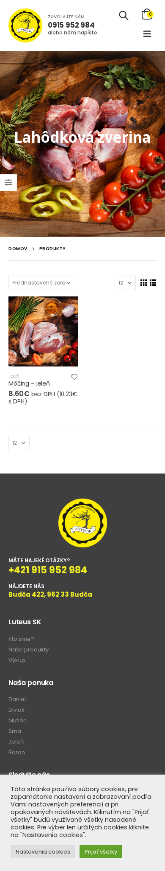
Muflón (17, 720)
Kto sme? (21, 639)
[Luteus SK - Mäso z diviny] (25, 25)
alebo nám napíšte (72, 32)
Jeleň (13, 376)
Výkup (16, 660)
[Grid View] (143, 282)
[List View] (153, 282)
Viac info (64, 310)
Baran (16, 752)
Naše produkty (28, 649)
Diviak (16, 710)
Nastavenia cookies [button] (43, 852)
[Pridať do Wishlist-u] (74, 376)
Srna (14, 731)
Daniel (17, 699)
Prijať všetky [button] (101, 852)
